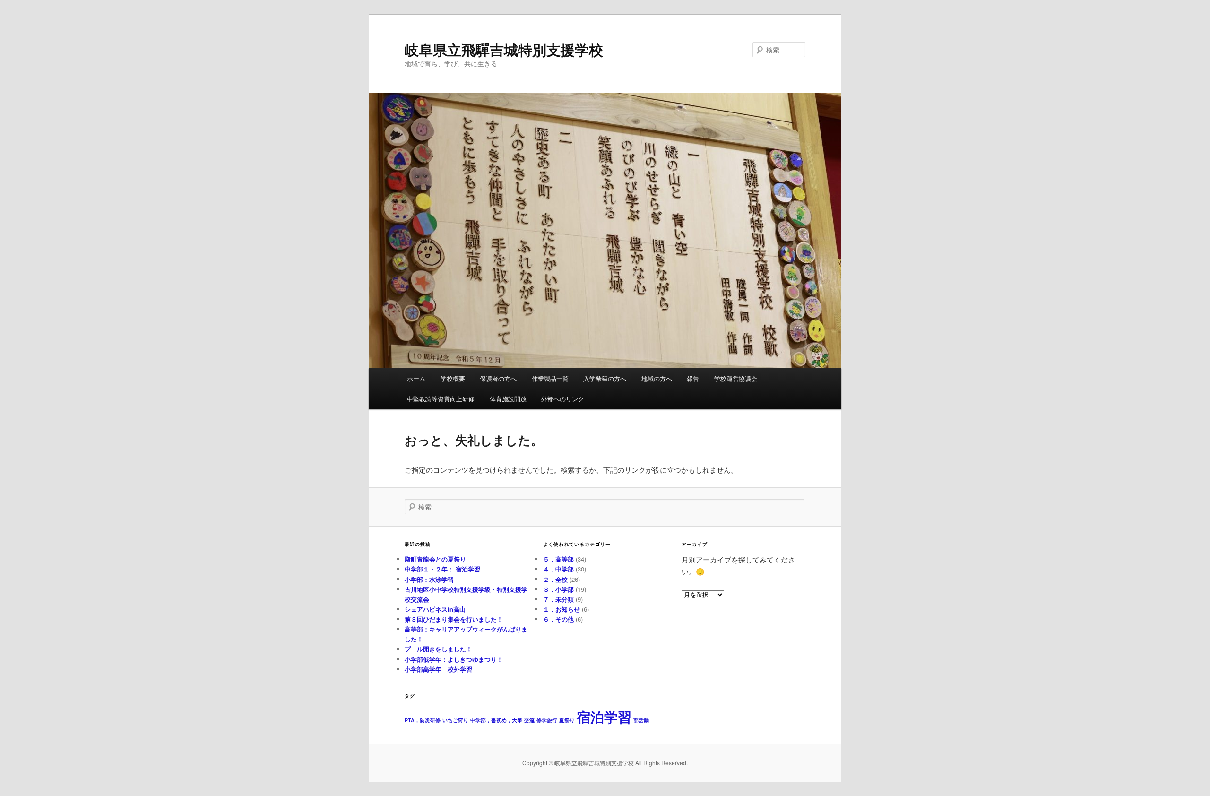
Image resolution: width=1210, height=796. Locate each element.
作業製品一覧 (550, 378)
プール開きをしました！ (438, 648)
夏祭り (567, 720)
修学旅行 (546, 720)
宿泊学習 (604, 717)
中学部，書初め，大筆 (496, 720)
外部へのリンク (562, 398)
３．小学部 (558, 589)
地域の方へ (656, 378)
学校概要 (453, 378)
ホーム (416, 378)
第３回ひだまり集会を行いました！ (454, 618)
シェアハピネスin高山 (435, 609)
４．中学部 (558, 568)
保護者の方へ (498, 378)
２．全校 (555, 579)
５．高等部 (558, 558)
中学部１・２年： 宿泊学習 (442, 568)
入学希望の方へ (604, 378)
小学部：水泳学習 (429, 579)
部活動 (641, 720)
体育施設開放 (508, 398)
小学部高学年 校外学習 (438, 669)
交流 (529, 720)
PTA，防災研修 (423, 720)
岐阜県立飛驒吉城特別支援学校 (504, 49)
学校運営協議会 (735, 378)
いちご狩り (455, 720)
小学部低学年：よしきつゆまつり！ (454, 659)
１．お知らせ (561, 609)
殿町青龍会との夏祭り (435, 558)
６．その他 (558, 618)
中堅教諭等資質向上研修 (441, 398)
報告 (693, 378)
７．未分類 (558, 599)
